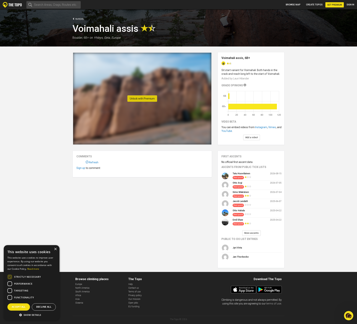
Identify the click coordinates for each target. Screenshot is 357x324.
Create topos (314, 4)
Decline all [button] (43, 306)
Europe (78, 284)
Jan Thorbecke (241, 257)
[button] (31, 315)
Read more (33, 268)
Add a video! (251, 137)
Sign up (80, 167)
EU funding (133, 306)
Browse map (293, 4)
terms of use (273, 303)
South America (82, 291)
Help (130, 284)
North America (82, 288)
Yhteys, (98, 37)
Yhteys (79, 19)
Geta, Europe (112, 37)
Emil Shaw (238, 220)
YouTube (226, 130)
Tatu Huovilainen (241, 173)
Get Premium (334, 5)
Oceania (79, 302)
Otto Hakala (239, 210)
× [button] (55, 249)
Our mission (134, 299)
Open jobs (133, 302)
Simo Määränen (241, 192)
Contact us (133, 288)
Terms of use (134, 291)
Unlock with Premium (142, 98)
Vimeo (272, 127)
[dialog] (32, 282)
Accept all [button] (19, 306)
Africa (78, 295)
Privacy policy (135, 295)
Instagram (261, 127)
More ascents (251, 233)
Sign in (350, 4)
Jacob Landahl (240, 201)
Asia (77, 299)
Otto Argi (237, 183)
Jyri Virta (237, 247)
